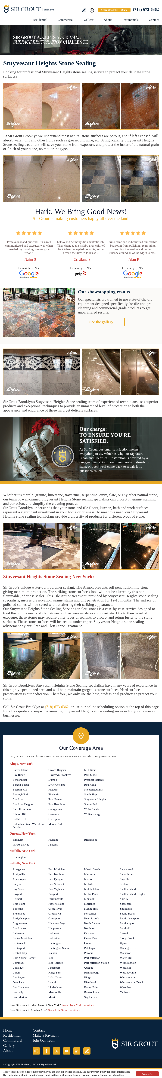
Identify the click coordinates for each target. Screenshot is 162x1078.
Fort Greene (55, 799)
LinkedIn (76, 1051)
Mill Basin (90, 769)
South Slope (91, 794)
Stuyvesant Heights (95, 799)
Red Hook (90, 784)
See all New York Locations (78, 1005)
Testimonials (130, 19)
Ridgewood (90, 839)
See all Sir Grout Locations (64, 1010)
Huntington (19, 857)
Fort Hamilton (56, 804)
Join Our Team (44, 1040)
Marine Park (55, 824)
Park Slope (90, 774)
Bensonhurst (20, 779)
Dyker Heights (56, 784)
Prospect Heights (94, 779)
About (108, 19)
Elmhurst (18, 839)
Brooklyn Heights (23, 804)
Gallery (88, 19)
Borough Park (21, 794)
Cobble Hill (19, 819)
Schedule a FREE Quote (114, 10)
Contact (154, 19)
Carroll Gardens (22, 809)
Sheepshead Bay (93, 789)
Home (7, 1030)
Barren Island (20, 769)
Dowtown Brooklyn (59, 774)
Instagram (36, 1051)
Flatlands (53, 794)
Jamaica (53, 844)
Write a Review (84, 10)
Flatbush (53, 789)
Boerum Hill (20, 789)
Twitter (56, 1051)
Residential (40, 19)
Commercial (66, 19)
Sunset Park (91, 804)
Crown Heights (57, 769)
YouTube (66, 1051)
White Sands (91, 809)
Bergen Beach (21, 784)
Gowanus (53, 814)
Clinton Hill (19, 814)
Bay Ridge (19, 774)
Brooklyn (18, 799)
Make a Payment (46, 1035)
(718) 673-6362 (146, 9)
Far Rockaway (21, 844)
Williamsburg (92, 814)
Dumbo (52, 779)
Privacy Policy (98, 1071)
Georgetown (55, 809)
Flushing (53, 839)
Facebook (46, 1051)
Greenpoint (54, 819)
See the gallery (101, 322)
